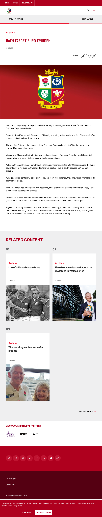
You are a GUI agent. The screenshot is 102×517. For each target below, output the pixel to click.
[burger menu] (94, 10)
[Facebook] (16, 458)
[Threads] (51, 458)
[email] (94, 56)
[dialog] (51, 508)
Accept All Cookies (44, 512)
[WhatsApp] (58, 458)
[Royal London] (10, 434)
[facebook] (83, 56)
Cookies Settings (26, 512)
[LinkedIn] (44, 458)
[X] (23, 458)
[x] (88, 56)
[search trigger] (88, 11)
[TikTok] (30, 458)
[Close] (98, 504)
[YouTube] (37, 458)
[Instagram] (9, 458)
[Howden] (23, 434)
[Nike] (35, 434)
